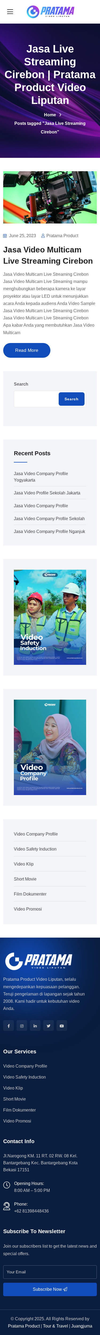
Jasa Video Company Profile (41, 506)
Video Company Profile (36, 834)
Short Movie (25, 879)
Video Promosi (28, 909)
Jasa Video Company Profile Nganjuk (49, 531)
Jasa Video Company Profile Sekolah (49, 518)
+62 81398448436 (31, 1211)
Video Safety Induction (35, 849)
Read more (26, 350)
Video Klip (24, 864)
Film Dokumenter (30, 894)
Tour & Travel (55, 1326)
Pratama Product (24, 1326)
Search (21, 384)
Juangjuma (81, 1326)
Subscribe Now (48, 1289)
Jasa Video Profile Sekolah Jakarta (47, 493)
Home (50, 115)
